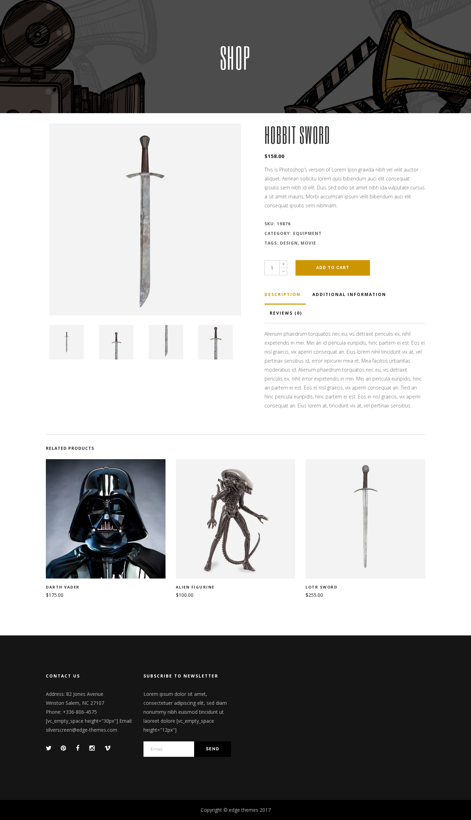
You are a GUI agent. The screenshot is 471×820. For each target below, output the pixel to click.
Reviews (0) (286, 313)
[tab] (285, 295)
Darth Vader (63, 587)
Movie (308, 243)
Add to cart (332, 267)
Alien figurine (195, 587)
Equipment (307, 233)
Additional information (349, 294)
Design (289, 243)
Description (282, 294)
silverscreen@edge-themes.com (81, 730)
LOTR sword (321, 587)
